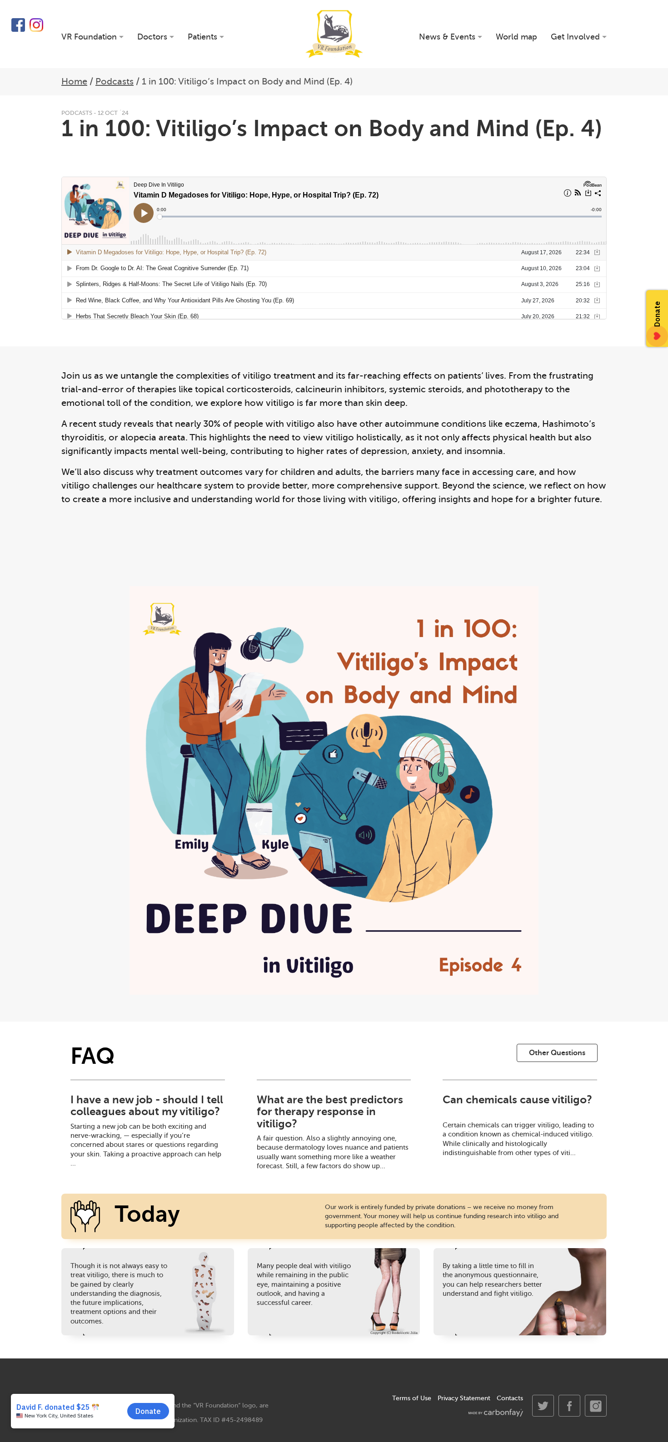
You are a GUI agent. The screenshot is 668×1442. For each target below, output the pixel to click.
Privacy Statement (464, 1398)
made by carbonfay (496, 1413)
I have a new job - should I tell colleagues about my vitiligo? (146, 1105)
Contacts (510, 1398)
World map (516, 37)
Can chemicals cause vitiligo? (517, 1099)
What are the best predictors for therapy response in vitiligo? (330, 1111)
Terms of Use (411, 1398)
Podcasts (114, 81)
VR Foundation (334, 34)
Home (74, 81)
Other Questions (557, 1053)
